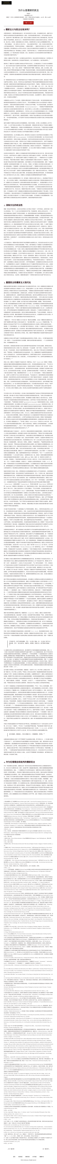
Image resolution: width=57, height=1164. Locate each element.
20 (19, 184)
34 (47, 363)
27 (28, 290)
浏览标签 (20, 1156)
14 (10, 127)
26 (26, 270)
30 (37, 311)
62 (12, 705)
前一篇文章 (10, 1149)
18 (10, 159)
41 (38, 433)
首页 (14, 1156)
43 (39, 452)
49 (6, 552)
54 (52, 583)
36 (34, 385)
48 (19, 501)
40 (28, 427)
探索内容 (27, 1156)
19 (49, 159)
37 (40, 395)
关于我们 (35, 1156)
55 (41, 614)
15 (41, 127)
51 (33, 562)
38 (12, 401)
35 (30, 374)
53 (10, 583)
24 (25, 244)
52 (47, 569)
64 (44, 733)
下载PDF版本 (28, 22)
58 (9, 644)
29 (15, 307)
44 (35, 465)
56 (7, 618)
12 (51, 112)
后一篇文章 (46, 1149)
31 (50, 321)
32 (7, 351)
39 (20, 421)
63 (37, 725)
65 (35, 743)
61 (35, 685)
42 (41, 441)
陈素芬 (28, 13)
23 (10, 238)
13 (9, 119)
